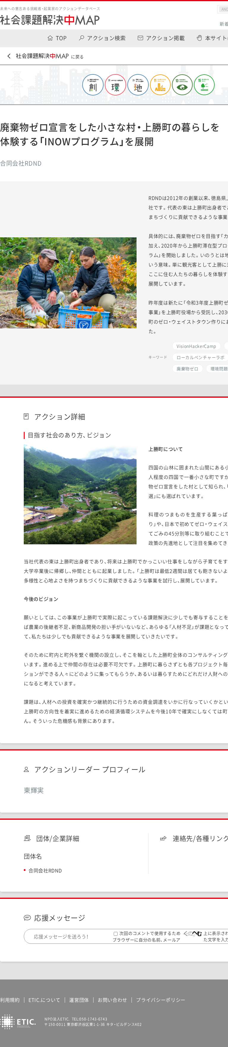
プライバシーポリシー (161, 999)
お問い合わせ (112, 999)
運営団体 (79, 999)
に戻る (77, 56)
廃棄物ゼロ (188, 369)
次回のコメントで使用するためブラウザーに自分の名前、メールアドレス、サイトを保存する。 (147, 939)
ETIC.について (44, 999)
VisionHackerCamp (196, 346)
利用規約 (10, 999)
